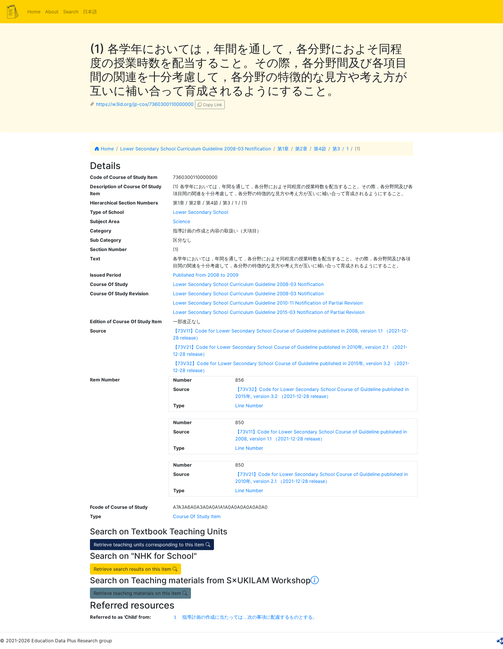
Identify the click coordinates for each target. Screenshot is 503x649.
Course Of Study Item (197, 516)
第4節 (320, 149)
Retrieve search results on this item (133, 569)
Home (33, 12)
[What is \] (315, 580)
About (52, 12)
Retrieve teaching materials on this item (138, 593)
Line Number (249, 405)
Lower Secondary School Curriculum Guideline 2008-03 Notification (195, 149)
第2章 (301, 149)
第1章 (283, 149)
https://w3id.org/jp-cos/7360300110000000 (145, 104)
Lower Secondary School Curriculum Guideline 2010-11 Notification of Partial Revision (268, 303)
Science (181, 221)
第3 (336, 149)
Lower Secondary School (200, 212)
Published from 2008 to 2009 (205, 275)
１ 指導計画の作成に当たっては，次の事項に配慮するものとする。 (245, 617)
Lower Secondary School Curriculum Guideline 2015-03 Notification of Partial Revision (268, 312)
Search (70, 12)
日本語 (90, 12)
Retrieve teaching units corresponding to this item (150, 544)
